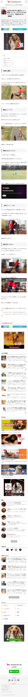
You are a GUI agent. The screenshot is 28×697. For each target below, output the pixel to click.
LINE (8, 29)
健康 (18, 612)
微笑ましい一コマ (7, 60)
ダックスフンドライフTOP (7, 691)
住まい (5, 612)
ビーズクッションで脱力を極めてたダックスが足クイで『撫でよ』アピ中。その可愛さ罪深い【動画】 (16, 590)
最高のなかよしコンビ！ (9, 62)
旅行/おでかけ (7, 615)
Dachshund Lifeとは (6, 685)
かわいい (6, 605)
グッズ (18, 608)
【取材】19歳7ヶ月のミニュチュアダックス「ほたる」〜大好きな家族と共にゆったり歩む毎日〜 (16, 567)
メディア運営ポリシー (6, 687)
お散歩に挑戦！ (7, 58)
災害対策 (6, 618)
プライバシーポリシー (6, 688)
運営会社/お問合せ (5, 689)
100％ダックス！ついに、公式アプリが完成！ (14, 4)
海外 (18, 615)
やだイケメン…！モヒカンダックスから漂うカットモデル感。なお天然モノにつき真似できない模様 (16, 574)
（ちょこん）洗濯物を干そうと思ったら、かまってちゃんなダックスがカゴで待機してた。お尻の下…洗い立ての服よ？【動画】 (16, 582)
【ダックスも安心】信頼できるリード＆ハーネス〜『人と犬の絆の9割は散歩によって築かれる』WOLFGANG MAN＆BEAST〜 (16, 559)
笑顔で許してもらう (8, 65)
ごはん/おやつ (20, 605)
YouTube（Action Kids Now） (9, 100)
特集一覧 (14, 541)
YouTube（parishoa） (8, 234)
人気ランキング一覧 (14, 597)
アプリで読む (19, 29)
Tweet (5, 29)
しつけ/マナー (7, 608)
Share (2, 29)
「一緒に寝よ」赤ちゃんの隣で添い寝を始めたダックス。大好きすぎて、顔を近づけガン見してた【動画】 (13, 314)
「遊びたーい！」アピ (8, 64)
